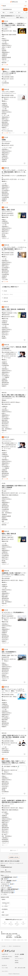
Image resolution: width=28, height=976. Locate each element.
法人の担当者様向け (5, 958)
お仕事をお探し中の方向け (7, 956)
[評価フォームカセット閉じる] (26, 919)
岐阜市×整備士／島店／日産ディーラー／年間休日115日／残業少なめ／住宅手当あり (14, 762)
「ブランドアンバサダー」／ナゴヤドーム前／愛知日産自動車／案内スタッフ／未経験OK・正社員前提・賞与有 (14, 172)
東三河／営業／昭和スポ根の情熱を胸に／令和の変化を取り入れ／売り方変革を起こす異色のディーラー (14, 396)
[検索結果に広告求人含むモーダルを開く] (4, 17)
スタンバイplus (5, 967)
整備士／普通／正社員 (8, 209)
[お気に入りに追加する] (24, 64)
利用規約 (16, 956)
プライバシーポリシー (19, 958)
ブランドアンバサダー (8, 91)
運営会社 (16, 960)
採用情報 (16, 962)
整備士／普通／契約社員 (9, 533)
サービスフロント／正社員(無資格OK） (13, 612)
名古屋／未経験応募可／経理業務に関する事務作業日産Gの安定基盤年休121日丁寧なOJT (14, 802)
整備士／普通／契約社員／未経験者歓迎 (13, 309)
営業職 (4, 139)
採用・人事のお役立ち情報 (20, 967)
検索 (25, 9)
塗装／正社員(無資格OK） (9, 652)
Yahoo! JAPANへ (5, 971)
